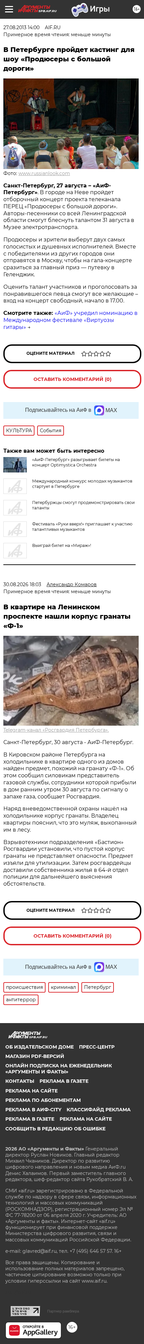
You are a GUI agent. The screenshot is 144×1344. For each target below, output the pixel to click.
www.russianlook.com (44, 173)
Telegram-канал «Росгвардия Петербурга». (56, 730)
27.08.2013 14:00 (21, 27)
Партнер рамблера (63, 1311)
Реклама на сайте (31, 1091)
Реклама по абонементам (43, 1100)
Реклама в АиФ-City (33, 1110)
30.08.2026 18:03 (22, 584)
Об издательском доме (39, 1047)
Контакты (19, 1081)
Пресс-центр (97, 1047)
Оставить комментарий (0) (72, 379)
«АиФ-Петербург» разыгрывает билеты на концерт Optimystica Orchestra (76, 462)
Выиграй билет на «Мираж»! (61, 545)
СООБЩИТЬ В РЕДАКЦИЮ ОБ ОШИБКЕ (55, 1129)
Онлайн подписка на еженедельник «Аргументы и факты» (58, 1069)
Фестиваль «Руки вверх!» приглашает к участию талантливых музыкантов (82, 526)
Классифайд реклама (99, 1110)
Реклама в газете (64, 1081)
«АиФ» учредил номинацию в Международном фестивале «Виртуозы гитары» (70, 320)
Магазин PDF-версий (34, 1056)
